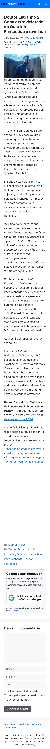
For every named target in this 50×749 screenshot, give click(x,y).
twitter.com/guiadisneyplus (23, 453)
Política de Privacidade (30, 724)
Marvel (12, 544)
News (21, 544)
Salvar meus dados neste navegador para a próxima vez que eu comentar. (26, 695)
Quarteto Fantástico (29, 554)
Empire (35, 181)
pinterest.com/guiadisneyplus (24, 461)
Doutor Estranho (18, 549)
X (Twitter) (14, 611)
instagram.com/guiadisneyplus (25, 457)
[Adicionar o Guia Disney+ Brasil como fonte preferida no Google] (25, 597)
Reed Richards (13, 559)
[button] (39, 4)
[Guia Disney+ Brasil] (17, 4)
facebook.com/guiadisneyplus (25, 448)
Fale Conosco (10, 724)
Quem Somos (10, 727)
